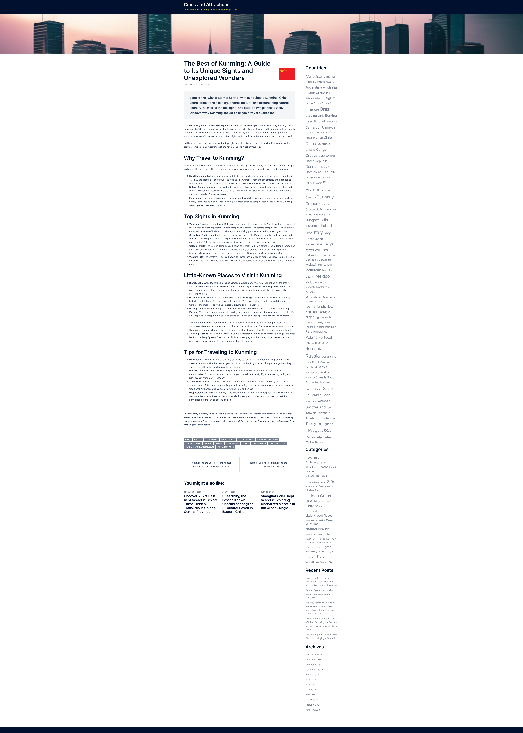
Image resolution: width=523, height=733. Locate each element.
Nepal (318, 301)
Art (325, 462)
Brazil (326, 109)
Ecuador (311, 177)
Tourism (310, 557)
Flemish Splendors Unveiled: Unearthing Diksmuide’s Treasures (320, 594)
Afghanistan (314, 77)
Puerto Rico (313, 342)
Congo (321, 149)
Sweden (324, 401)
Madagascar (325, 259)
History (311, 506)
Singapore (311, 372)
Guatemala (312, 209)
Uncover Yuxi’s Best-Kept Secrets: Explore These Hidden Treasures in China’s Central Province (201, 504)
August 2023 (312, 674)
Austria (310, 93)
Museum (330, 520)
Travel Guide (310, 562)
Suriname (310, 401)
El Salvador (324, 177)
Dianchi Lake (211, 440)
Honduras (311, 214)
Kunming (208, 443)
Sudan (325, 395)
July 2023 (310, 679)
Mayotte (310, 276)
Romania (313, 348)
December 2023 (313, 654)
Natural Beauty (317, 529)
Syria (329, 407)
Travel (245, 443)
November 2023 (313, 659)
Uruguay (316, 431)
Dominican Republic (320, 172)
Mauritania (313, 270)
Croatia (311, 155)
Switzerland (315, 407)
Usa (317, 562)
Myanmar (329, 297)
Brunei (308, 115)
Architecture (313, 462)
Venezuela (313, 437)
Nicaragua (324, 312)
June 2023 (311, 684)
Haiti (334, 209)
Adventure (312, 457)
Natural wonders (313, 534)
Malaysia (322, 264)
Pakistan (310, 326)
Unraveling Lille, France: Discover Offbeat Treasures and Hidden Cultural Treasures (321, 582)
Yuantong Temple (278, 443)
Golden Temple (228, 440)
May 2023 (310, 689)
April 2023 (310, 694)
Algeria (310, 81)
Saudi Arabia (320, 362)
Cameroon (313, 127)
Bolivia (317, 103)
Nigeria (319, 317)
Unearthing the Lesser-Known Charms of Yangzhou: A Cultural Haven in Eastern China (239, 504)
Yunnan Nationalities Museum (200, 447)
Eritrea (309, 183)
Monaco (322, 282)
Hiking (308, 501)
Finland (329, 183)
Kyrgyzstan (312, 250)
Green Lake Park (246, 440)
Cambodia (331, 121)
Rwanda (324, 356)
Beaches (324, 467)
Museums (311, 524)
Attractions (311, 467)
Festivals (308, 487)
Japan (318, 239)
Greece (311, 203)
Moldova (311, 282)
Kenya (329, 244)
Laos (324, 250)
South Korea (322, 382)
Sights (326, 547)
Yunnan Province (226, 447)
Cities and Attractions (206, 4)
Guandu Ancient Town (267, 440)
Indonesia (312, 226)
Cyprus (330, 155)
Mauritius (327, 270)
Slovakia (323, 372)
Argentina (313, 87)
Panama (320, 326)
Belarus (318, 98)
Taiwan (310, 413)
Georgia (310, 197)
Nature (219, 443)
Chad (319, 137)
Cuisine (309, 471)
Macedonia (311, 259)
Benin (309, 103)
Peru (309, 331)
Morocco (313, 292)
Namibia (310, 301)
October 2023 (312, 664)
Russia (312, 356)
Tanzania (323, 413)
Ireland (326, 226)
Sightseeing (311, 551)
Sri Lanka (312, 395)
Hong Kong (325, 214)
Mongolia (310, 286)
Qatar (324, 342)
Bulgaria (318, 115)
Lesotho (320, 255)
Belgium (329, 98)
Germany (325, 196)
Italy (318, 232)
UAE (319, 424)
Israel (309, 233)
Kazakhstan (314, 244)
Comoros (310, 149)
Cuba (321, 155)
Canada (329, 127)
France (313, 189)
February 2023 (313, 704)
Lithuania (331, 255)
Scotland (311, 367)
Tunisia (330, 418)
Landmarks (312, 511)
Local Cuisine (311, 520)
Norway (317, 322)
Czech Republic (316, 161)
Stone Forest (232, 443)
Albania (329, 76)
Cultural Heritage (316, 475)
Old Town (309, 542)
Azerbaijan (323, 93)
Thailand (312, 418)
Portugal (325, 337)
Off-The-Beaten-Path (324, 538)
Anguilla (330, 81)
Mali (330, 264)
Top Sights (329, 552)
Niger (309, 317)
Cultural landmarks (312, 482)
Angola (320, 81)
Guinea (325, 209)
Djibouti (325, 166)
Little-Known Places (318, 515)
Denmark (313, 166)
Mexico (322, 276)
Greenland (324, 204)
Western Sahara (314, 442)
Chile (327, 137)
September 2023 (314, 669)
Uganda (327, 424)
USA (326, 430)
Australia (330, 87)
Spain (328, 388)
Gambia (325, 190)
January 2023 (312, 709)
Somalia (321, 377)
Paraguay (330, 326)
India (324, 220)
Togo (322, 418)
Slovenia (310, 377)
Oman (327, 322)
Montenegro (323, 286)
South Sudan (313, 389)
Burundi (319, 121)
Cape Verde (312, 132)
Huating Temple (193, 443)
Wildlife (331, 562)
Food (315, 486)
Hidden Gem (312, 490)
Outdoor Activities (324, 542)
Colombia (323, 144)
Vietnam (328, 437)
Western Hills (259, 443)
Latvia (310, 255)
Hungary (312, 220)
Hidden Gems (318, 495)
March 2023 (311, 699)
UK (308, 430)
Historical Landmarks (322, 501)
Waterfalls (323, 562)
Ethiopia (317, 183)
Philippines (320, 331)
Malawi (310, 265)
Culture (198, 440)
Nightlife (308, 539)
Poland (311, 337)
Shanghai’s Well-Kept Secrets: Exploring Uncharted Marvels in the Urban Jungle (278, 502)
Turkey (310, 424)
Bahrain (309, 98)
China (210, 84)
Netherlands (315, 306)
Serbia (322, 367)
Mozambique (313, 297)
